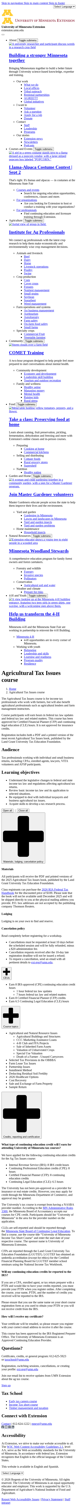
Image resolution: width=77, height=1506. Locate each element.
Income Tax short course (23, 1404)
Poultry (28, 270)
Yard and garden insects (38, 522)
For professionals (26, 210)
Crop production (26, 276)
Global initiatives (34, 101)
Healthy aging (32, 387)
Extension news (33, 138)
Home (12, 688)
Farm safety (31, 320)
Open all (7, 810)
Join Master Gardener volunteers (41, 494)
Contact (21, 121)
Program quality (33, 660)
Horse (27, 263)
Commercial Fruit (34, 334)
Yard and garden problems (39, 525)
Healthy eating (32, 472)
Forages (28, 286)
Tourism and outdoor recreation (42, 380)
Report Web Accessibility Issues (20, 1499)
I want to (21, 105)
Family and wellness (28, 383)
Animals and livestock (29, 253)
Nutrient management (36, 290)
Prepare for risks (33, 592)
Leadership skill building (38, 377)
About (13, 40)
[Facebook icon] (3, 1427)
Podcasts (29, 145)
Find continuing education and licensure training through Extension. (47, 215)
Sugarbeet (30, 300)
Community (16, 341)
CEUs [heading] (6, 977)
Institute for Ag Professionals (37, 232)
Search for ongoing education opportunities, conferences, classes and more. (50, 195)
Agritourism (31, 313)
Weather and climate (28, 588)
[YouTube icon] (6, 1427)
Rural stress (31, 400)
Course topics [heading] (10, 1026)
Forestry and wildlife (28, 568)
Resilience (30, 663)
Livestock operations (36, 266)
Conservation (24, 581)
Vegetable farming (34, 337)
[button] (42, 47)
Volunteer (29, 108)
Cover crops (31, 283)
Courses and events (27, 189)
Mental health (32, 393)
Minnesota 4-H (25, 636)
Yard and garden (26, 512)
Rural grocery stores (36, 462)
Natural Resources (20, 535)
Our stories (22, 135)
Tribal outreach (33, 91)
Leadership (30, 128)
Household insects (34, 532)
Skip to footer (57, 3)
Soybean (29, 297)
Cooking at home (34, 448)
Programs (29, 131)
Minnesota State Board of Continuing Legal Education (38, 1231)
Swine (27, 273)
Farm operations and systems (33, 307)
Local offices (31, 88)
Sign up (6, 1385)
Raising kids (31, 397)
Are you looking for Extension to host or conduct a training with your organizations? (49, 205)
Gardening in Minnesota (38, 515)
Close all (23, 810)
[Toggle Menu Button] (2, 34)
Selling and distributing (30, 455)
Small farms (31, 327)
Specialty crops (25, 330)
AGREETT (31, 98)
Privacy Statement (52, 1499)
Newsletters (31, 142)
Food (12, 404)
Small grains (31, 293)
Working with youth (28, 646)
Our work (22, 81)
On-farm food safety (36, 323)
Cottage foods (32, 458)
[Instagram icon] (10, 1427)
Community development (31, 370)
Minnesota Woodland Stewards (39, 550)
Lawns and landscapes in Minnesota (45, 518)
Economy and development (40, 373)
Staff (27, 125)
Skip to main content (36, 3)
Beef (27, 256)
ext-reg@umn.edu (42, 962)
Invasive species (33, 575)
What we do (31, 84)
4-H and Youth (18, 595)
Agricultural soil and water (39, 585)
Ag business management (39, 310)
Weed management (35, 303)
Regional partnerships (37, 94)
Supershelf (30, 465)
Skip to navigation (12, 3)
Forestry (29, 571)
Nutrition (21, 469)
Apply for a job (33, 115)
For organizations (26, 200)
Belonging (30, 650)
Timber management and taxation (28, 1408)
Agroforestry (31, 317)
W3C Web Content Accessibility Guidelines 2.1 (35, 1446)
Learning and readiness (37, 656)
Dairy (27, 259)
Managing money (34, 390)
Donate (28, 118)
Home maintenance (27, 528)
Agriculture (16, 220)
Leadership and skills (36, 653)
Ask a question (32, 111)
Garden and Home (20, 475)
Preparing (22, 445)
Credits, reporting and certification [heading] (21, 1136)
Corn (27, 280)
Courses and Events (21, 148)
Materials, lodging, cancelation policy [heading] (23, 861)
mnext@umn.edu (42, 1423)
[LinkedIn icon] (13, 1427)
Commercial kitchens (36, 452)
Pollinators (30, 578)
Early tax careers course (23, 1401)
